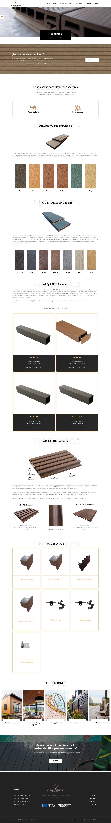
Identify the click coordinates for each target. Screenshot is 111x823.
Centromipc (34, 820)
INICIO (48, 3)
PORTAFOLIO (88, 3)
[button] (2, 17)
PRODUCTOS (79, 3)
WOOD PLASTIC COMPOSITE (66, 3)
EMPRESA (55, 3)
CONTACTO (96, 3)
